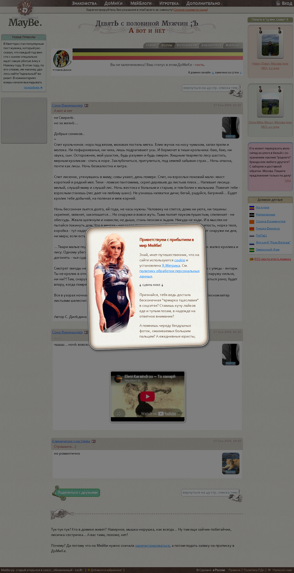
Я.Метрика (171, 265)
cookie (179, 260)
